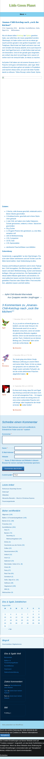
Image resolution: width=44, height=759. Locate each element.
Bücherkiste (8, 657)
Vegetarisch (8, 586)
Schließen (3, 755)
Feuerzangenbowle (8, 501)
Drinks (6, 542)
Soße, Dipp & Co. (10, 580)
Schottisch (7, 576)
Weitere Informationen (30, 732)
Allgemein (5, 514)
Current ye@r (7, 475)
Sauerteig (9, 535)
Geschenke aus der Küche (12, 545)
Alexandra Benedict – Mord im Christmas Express (18, 498)
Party (6, 570)
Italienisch (7, 561)
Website (5, 457)
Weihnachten (6, 592)
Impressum (8, 669)
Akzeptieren (5, 735)
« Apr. (10, 629)
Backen (6, 533)
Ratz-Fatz (7, 573)
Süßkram (7, 583)
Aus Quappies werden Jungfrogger (25, 297)
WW (5, 589)
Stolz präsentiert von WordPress (12, 725)
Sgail (3, 328)
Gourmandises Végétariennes (12, 644)
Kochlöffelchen (30, 28)
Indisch (6, 554)
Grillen (23, 28)
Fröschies (5, 524)
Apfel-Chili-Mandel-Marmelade (17, 294)
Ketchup (20, 35)
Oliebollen (5, 495)
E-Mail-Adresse (8, 452)
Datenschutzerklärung (11, 672)
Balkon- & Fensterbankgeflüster (12, 517)
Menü (22, 14)
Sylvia (28, 35)
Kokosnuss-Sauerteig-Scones (11, 488)
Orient (6, 567)
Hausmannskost (9, 551)
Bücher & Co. (6, 521)
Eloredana (16, 30)
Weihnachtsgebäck (12, 539)
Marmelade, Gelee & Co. (12, 564)
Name (5, 448)
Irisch (6, 557)
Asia (5, 530)
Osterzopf (5, 492)
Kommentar (7, 434)
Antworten (18, 348)
